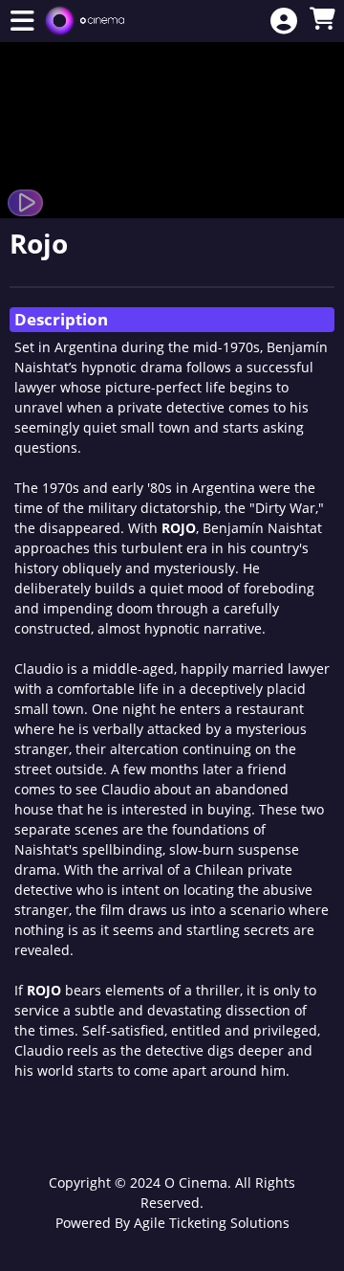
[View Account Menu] (284, 21)
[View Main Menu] (22, 21)
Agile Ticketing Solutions (212, 1223)
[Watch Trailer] (25, 203)
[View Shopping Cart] (322, 19)
